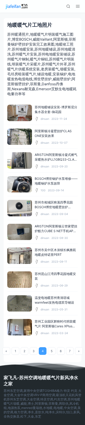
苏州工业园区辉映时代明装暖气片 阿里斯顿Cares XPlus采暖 (55, 326)
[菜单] (77, 6)
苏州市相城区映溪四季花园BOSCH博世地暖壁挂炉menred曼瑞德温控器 (54, 207)
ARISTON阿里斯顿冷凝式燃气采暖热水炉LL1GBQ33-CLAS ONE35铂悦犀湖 (56, 159)
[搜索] (68, 6)
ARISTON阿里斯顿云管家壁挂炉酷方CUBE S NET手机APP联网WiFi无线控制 (56, 231)
